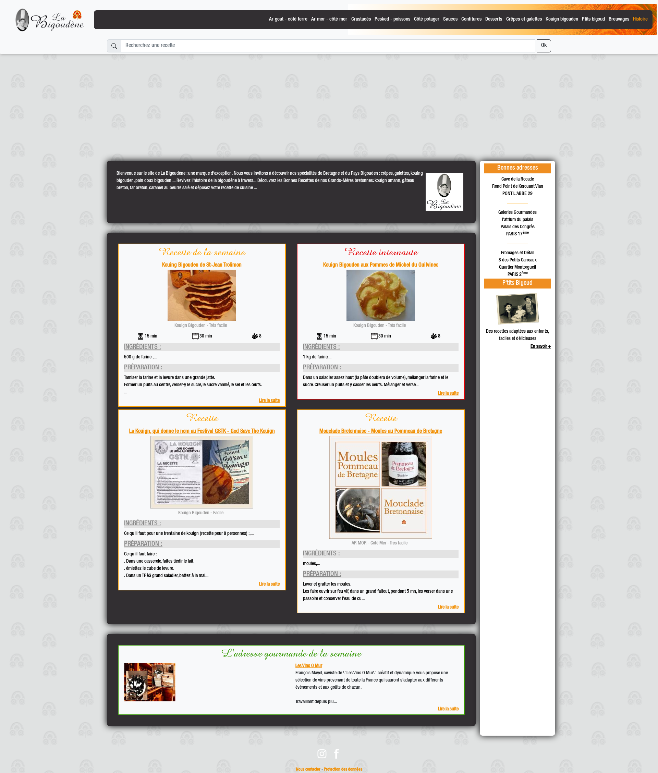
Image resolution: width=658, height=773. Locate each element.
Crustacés (361, 19)
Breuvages (619, 19)
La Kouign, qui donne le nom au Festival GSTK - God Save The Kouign (202, 431)
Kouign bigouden (562, 19)
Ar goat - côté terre (288, 19)
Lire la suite (269, 400)
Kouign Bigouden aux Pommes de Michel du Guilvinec (380, 265)
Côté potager (426, 19)
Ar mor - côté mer (329, 19)
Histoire (640, 19)
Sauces (450, 19)
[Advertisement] (329, 104)
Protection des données (343, 770)
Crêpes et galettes (524, 19)
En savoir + (541, 346)
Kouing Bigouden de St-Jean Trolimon (202, 265)
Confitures (471, 19)
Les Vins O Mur (308, 666)
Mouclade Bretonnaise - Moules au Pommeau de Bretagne (380, 431)
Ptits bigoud (593, 19)
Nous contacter (308, 770)
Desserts (493, 19)
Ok (544, 46)
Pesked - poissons (392, 19)
